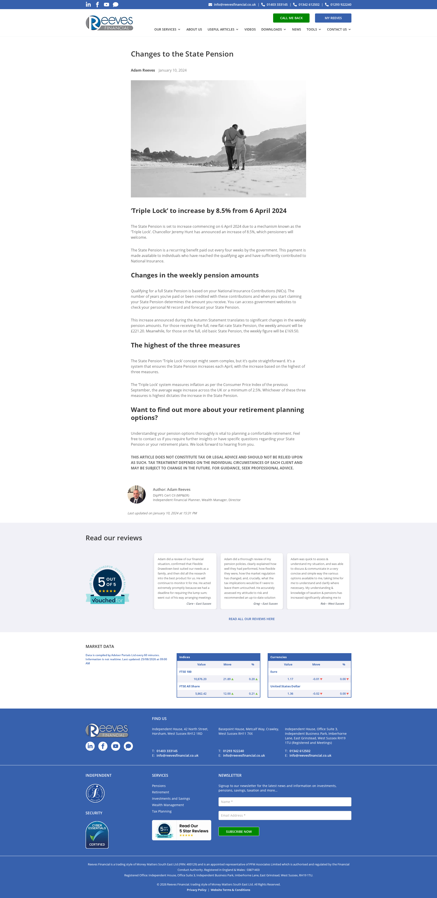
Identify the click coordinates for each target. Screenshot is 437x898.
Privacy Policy (196, 890)
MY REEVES (333, 18)
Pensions (159, 786)
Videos (250, 29)
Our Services (165, 29)
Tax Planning (162, 811)
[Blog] (115, 4)
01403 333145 (167, 751)
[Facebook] (97, 4)
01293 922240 (233, 751)
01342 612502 (300, 751)
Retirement (160, 792)
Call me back (291, 18)
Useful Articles (221, 29)
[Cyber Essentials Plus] (97, 835)
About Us (194, 29)
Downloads (271, 29)
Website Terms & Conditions (230, 890)
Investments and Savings (171, 798)
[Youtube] (106, 4)
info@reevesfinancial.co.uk (177, 755)
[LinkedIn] (88, 4)
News (296, 29)
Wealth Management (168, 805)
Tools (312, 29)
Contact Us (337, 29)
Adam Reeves (143, 70)
